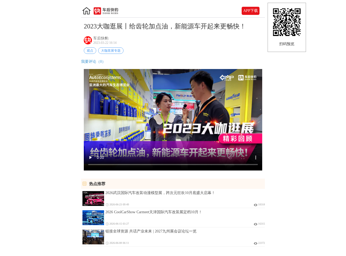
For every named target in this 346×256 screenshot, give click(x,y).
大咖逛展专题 (111, 50)
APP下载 (250, 11)
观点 (90, 50)
